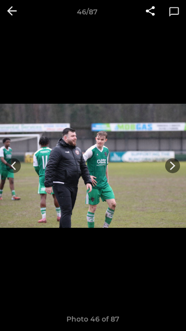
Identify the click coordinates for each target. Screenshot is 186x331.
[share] (150, 12)
